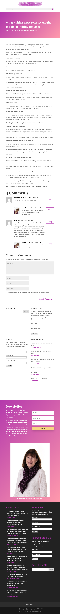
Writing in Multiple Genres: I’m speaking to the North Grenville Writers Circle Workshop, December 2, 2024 (17, 567)
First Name (9, 350)
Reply (50, 199)
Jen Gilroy (25, 208)
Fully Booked (37, 611)
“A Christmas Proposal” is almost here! (41, 344)
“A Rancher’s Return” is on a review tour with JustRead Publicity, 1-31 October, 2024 (17, 592)
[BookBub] (38, 609)
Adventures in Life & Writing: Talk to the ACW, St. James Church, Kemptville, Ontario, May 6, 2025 (17, 558)
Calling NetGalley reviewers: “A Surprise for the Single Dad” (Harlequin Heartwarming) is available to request (16, 522)
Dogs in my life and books (39, 378)
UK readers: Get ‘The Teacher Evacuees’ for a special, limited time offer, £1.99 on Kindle (17, 513)
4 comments (18, 30)
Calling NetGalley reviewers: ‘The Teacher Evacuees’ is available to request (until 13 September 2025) (17, 540)
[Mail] (42, 609)
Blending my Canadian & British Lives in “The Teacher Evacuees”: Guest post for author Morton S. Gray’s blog (17, 531)
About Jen (26, 30)
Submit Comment (45, 299)
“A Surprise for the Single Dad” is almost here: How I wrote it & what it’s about (41, 370)
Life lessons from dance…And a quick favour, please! (42, 361)
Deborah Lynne (19, 197)
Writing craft (34, 30)
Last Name (9, 355)
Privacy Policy (29, 604)
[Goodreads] (34, 609)
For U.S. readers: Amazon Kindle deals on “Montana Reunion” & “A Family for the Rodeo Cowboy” (16, 549)
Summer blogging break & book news (41, 352)
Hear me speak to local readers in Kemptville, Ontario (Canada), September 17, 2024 (17, 583)
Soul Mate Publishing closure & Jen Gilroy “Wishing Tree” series (17, 575)
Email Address (10, 360)
